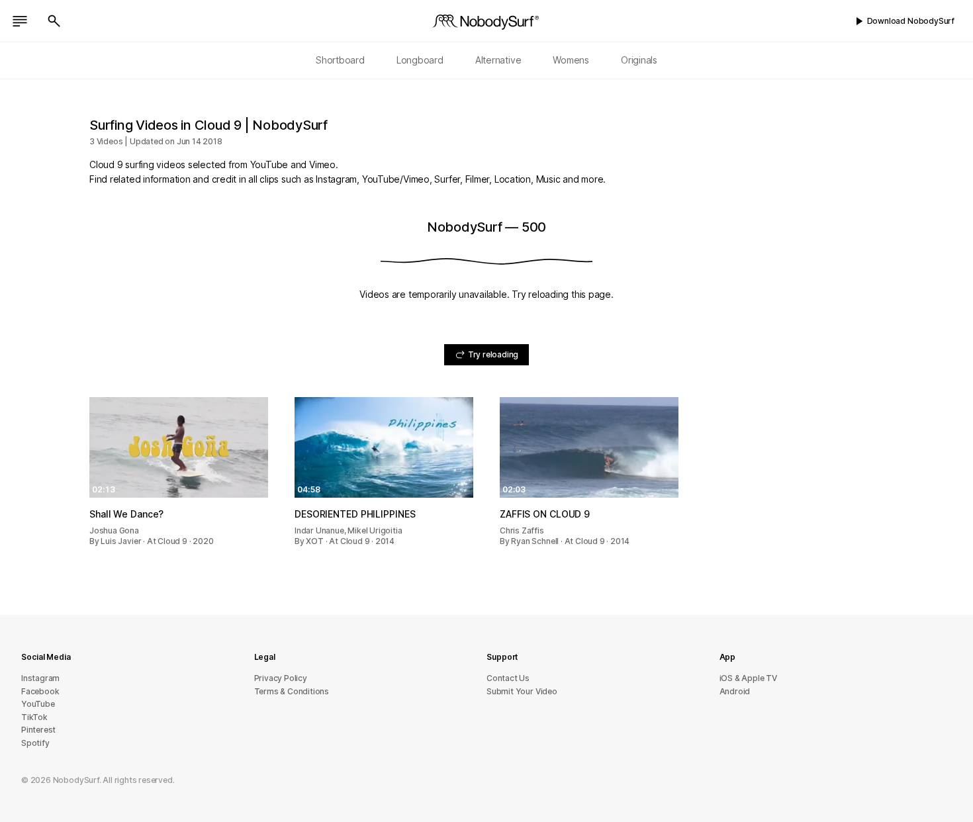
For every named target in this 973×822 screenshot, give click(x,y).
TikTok (34, 717)
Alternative (498, 60)
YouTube (38, 704)
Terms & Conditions (292, 691)
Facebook (40, 691)
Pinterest (38, 730)
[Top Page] (486, 21)
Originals (639, 60)
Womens (571, 60)
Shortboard (340, 60)
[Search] (54, 21)
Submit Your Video (521, 691)
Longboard (419, 60)
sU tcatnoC (508, 678)
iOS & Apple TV (748, 678)
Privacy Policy (280, 678)
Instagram (40, 678)
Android (735, 691)
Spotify (35, 743)
